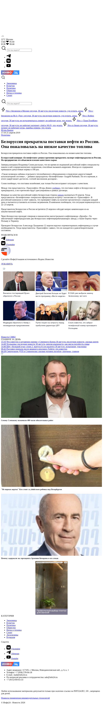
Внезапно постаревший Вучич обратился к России (16, 294)
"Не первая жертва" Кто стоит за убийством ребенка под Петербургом (31, 489)
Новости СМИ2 (8, 337)
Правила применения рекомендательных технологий (25, 698)
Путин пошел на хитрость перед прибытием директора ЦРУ (50, 324)
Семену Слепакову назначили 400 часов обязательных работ (27, 420)
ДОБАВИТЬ (7, 264)
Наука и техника (14, 630)
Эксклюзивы (12, 635)
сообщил (56, 188)
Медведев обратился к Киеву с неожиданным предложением (16, 324)
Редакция (10, 637)
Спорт (9, 632)
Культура (10, 623)
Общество (11, 628)
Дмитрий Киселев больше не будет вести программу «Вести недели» (51, 294)
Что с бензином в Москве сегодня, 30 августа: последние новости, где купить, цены (44, 111)
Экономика (11, 620)
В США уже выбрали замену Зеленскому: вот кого (80, 294)
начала (61, 195)
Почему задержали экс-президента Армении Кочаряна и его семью (29, 558)
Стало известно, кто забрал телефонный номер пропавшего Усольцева (82, 325)
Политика (5, 135)
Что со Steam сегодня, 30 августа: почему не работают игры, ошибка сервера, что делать (49, 126)
